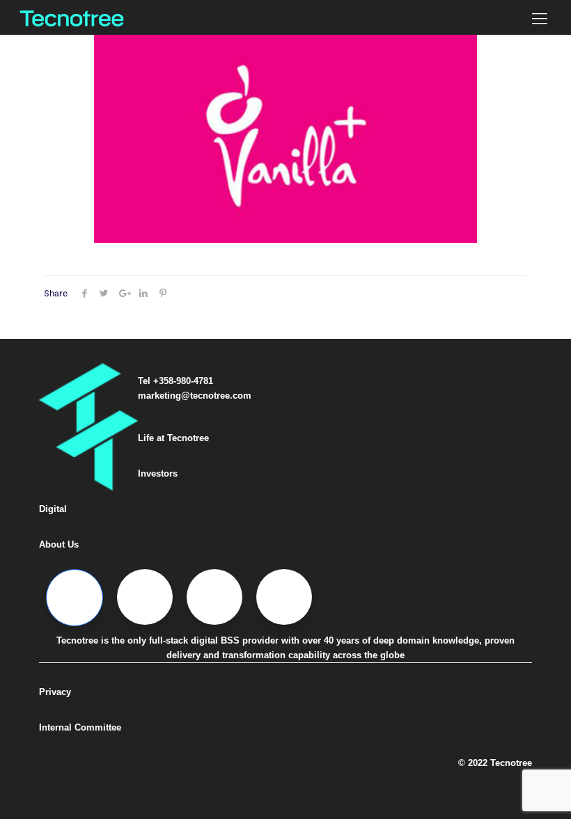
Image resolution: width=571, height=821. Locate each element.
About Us (59, 544)
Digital (53, 509)
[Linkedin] (214, 597)
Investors (158, 473)
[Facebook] (74, 597)
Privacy (55, 692)
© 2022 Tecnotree (495, 763)
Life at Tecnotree (173, 438)
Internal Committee (80, 727)
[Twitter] (145, 597)
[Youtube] (284, 597)
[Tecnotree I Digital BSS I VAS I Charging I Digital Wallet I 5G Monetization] (71, 17)
